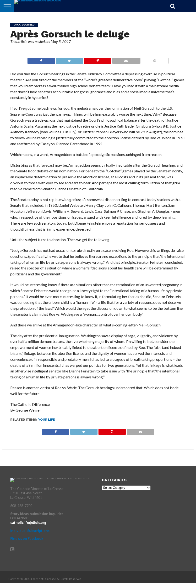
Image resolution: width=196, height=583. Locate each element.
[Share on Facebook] (41, 59)
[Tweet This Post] (69, 59)
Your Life (46, 419)
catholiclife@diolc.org (28, 523)
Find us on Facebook (26, 539)
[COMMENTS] (155, 59)
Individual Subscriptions (29, 531)
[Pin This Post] (97, 59)
